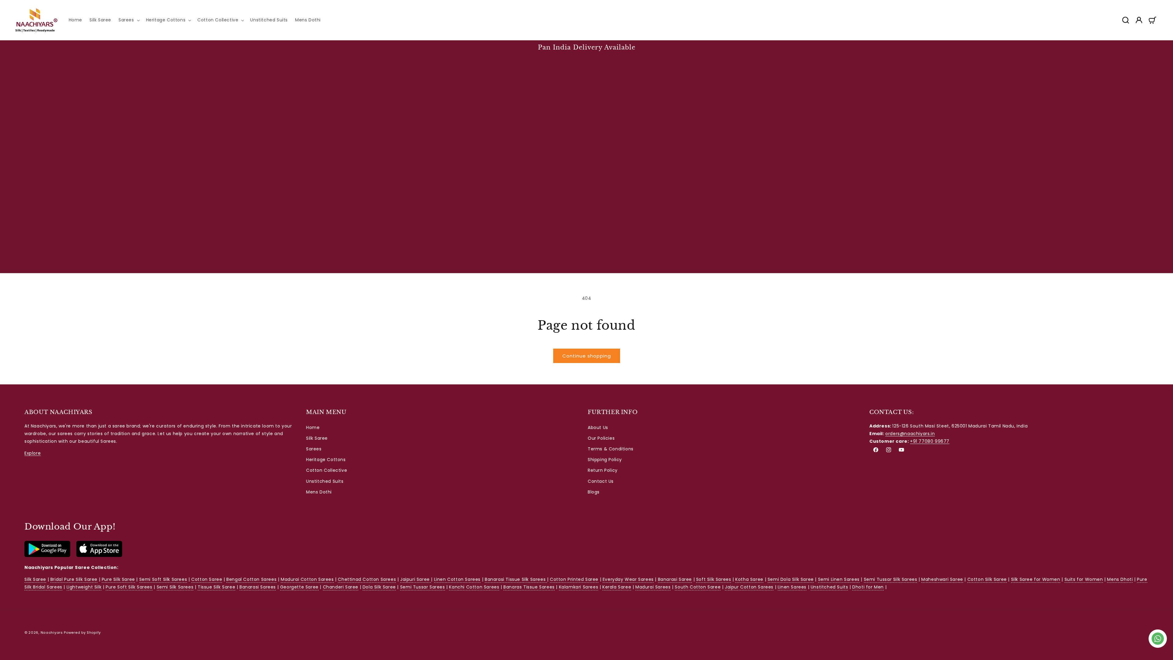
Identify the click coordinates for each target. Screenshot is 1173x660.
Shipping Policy (605, 460)
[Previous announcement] (17, 47)
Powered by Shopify (82, 632)
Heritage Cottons (326, 460)
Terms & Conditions (611, 449)
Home (313, 427)
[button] (128, 19)
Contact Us (601, 481)
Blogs (594, 492)
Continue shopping (586, 356)
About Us (598, 427)
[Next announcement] (1155, 47)
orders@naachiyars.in (910, 434)
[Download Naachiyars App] (47, 555)
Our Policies (601, 438)
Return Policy (603, 470)
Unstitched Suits (325, 481)
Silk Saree (317, 438)
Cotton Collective (326, 470)
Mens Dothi (319, 492)
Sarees (314, 449)
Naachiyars (52, 632)
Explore (32, 453)
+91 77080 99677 (929, 441)
